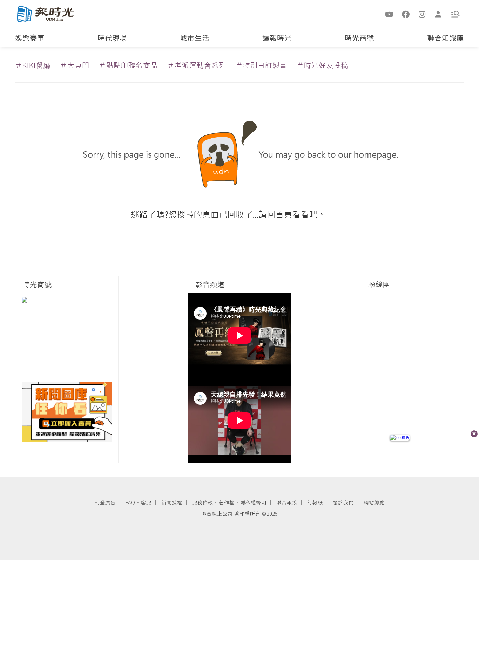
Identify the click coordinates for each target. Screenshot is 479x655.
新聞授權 (171, 502)
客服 (146, 502)
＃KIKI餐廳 (32, 65)
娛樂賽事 (30, 38)
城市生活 (194, 38)
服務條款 (202, 502)
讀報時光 (277, 38)
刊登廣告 (105, 502)
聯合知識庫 (445, 38)
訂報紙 (315, 502)
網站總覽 (374, 502)
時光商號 (359, 38)
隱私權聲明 (253, 502)
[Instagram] (422, 14)
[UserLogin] (438, 14)
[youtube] (390, 14)
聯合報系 (286, 502)
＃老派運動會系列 (196, 65)
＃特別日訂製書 (261, 65)
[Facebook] (406, 14)
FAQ (130, 502)
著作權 (227, 502)
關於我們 (343, 502)
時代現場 (112, 38)
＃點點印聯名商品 (128, 65)
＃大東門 (74, 65)
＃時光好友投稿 (322, 65)
